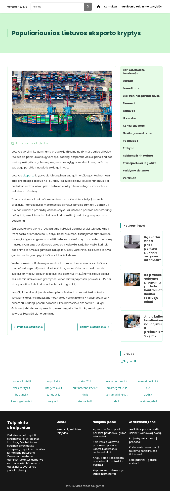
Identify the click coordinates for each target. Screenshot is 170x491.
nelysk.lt (53, 401)
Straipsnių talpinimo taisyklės (141, 6)
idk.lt (117, 401)
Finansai (129, 103)
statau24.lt (85, 381)
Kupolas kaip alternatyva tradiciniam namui (109, 472)
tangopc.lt (53, 394)
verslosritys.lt (21, 388)
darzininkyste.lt (148, 401)
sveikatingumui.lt (116, 381)
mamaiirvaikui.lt (148, 381)
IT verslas (129, 118)
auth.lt (148, 394)
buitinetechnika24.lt (85, 388)
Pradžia (98, 6)
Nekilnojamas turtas (137, 133)
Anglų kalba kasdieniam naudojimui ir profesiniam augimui (154, 326)
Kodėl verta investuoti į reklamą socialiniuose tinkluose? (144, 451)
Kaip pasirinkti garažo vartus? (143, 461)
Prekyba (128, 148)
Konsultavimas (134, 126)
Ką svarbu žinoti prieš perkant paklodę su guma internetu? (152, 248)
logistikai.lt (53, 381)
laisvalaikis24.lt (21, 381)
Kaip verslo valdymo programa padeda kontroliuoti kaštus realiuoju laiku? (153, 288)
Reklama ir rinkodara (138, 156)
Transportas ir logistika (140, 163)
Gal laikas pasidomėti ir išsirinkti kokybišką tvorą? (145, 431)
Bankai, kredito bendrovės (134, 71)
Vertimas (129, 178)
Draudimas (131, 88)
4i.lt (148, 388)
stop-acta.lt (85, 401)
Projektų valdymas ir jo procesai (143, 440)
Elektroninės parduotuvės (141, 96)
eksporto (29, 175)
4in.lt (85, 394)
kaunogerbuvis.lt (21, 401)
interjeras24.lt (53, 388)
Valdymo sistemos (136, 170)
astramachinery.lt (117, 394)
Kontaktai (110, 6)
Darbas (128, 81)
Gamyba (129, 111)
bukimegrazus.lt (116, 388)
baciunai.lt (21, 394)
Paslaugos (130, 141)
